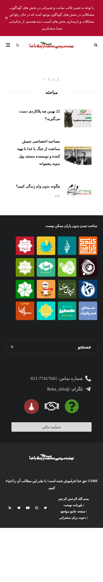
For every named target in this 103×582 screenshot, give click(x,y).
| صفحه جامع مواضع (74, 511)
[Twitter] (45, 508)
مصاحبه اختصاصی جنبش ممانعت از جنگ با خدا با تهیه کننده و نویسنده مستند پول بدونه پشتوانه (38, 152)
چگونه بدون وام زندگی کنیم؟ (38, 186)
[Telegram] (18, 508)
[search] (12, 347)
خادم (57, 195)
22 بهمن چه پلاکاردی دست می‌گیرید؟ (39, 115)
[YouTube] (27, 508)
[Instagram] (36, 508)
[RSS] (10, 508)
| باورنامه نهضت (74, 505)
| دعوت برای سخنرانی (73, 517)
